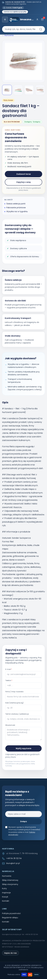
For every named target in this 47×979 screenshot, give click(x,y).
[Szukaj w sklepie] (40, 29)
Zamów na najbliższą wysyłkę (15, 12)
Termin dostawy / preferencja (17, 714)
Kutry (4, 888)
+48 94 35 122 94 (14, 858)
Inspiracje (6, 892)
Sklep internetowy (10, 880)
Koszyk (5, 896)
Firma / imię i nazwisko (14, 692)
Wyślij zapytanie (23, 748)
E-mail (8, 669)
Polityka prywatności (11, 913)
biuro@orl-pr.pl (13, 863)
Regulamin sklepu (10, 917)
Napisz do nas (10, 953)
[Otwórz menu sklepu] (5, 19)
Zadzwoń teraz (23, 174)
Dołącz (23, 821)
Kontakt (5, 901)
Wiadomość (10, 725)
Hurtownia (6, 876)
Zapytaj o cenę (23, 182)
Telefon (8, 680)
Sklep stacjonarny (10, 884)
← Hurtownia (8, 35)
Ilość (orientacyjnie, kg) (14, 703)
